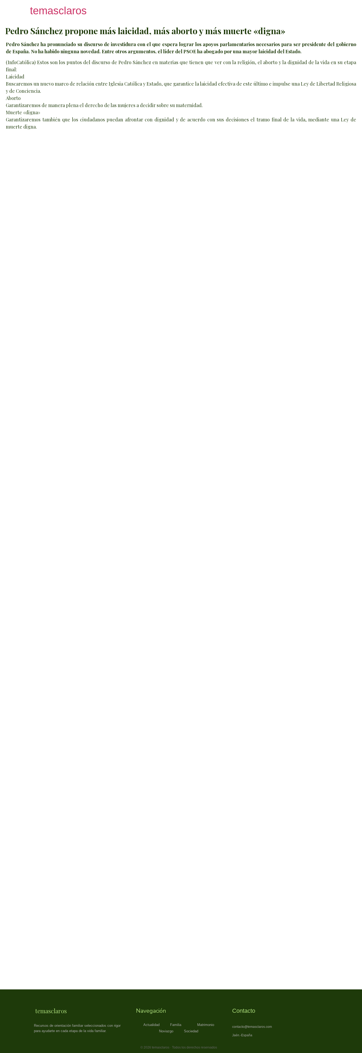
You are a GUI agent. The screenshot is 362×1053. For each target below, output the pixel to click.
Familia (175, 1025)
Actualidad (151, 1025)
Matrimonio (205, 1025)
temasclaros (58, 10)
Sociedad (191, 1031)
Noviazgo (166, 1031)
